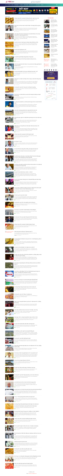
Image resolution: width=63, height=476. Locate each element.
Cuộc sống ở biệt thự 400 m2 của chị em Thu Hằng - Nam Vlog (26, 309)
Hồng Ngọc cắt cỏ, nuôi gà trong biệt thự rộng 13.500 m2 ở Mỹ (25, 317)
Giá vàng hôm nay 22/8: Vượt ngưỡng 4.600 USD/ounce (24, 202)
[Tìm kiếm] (57, 5)
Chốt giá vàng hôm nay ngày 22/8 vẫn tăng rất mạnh (24, 134)
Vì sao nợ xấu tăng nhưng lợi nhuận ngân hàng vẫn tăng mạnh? (54, 65)
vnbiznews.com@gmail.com (36, 2)
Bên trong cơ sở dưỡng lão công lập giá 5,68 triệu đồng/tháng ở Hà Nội (27, 456)
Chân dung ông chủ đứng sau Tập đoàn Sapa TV (23, 231)
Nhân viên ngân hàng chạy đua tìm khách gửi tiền (23, 463)
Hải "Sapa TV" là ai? (18, 141)
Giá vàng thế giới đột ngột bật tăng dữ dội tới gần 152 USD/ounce (26, 404)
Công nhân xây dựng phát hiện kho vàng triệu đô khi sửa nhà (25, 110)
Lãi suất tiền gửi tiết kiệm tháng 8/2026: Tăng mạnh (23, 56)
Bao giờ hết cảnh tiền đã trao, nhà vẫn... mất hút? (23, 172)
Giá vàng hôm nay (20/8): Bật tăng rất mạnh (22, 338)
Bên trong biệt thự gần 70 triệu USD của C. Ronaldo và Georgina (26, 425)
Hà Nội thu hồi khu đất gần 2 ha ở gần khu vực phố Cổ (24, 247)
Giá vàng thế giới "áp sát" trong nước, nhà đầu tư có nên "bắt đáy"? (26, 411)
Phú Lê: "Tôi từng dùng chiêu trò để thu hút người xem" (24, 396)
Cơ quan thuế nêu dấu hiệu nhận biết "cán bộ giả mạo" (24, 323)
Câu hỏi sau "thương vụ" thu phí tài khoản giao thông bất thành (25, 279)
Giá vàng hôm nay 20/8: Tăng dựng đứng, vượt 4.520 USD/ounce (26, 374)
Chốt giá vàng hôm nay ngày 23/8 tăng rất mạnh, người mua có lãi (26, 18)
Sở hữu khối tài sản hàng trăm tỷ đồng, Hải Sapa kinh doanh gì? (26, 148)
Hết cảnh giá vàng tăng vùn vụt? (20, 49)
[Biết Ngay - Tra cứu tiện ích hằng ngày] (31, 10)
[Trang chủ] (6, 5)
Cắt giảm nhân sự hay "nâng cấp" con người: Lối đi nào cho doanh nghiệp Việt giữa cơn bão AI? (54, 36)
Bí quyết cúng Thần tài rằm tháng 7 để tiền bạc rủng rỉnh (24, 367)
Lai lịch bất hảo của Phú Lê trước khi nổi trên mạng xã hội (25, 382)
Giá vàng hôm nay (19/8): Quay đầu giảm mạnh (23, 448)
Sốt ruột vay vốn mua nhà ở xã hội (20, 195)
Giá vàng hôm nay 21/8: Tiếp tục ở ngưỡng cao (23, 294)
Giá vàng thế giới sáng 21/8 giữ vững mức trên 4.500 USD (25, 286)
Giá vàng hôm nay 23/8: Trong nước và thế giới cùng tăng (25, 87)
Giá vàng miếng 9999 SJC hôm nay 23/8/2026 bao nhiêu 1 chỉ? (26, 71)
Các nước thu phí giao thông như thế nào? (22, 360)
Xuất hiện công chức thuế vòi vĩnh (20, 441)
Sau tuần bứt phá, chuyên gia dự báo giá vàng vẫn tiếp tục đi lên (26, 42)
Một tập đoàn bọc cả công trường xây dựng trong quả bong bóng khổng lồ (28, 389)
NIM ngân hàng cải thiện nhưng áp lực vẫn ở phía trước (54, 60)
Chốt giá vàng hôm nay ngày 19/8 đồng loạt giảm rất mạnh (25, 418)
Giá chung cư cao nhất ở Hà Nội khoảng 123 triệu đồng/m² (25, 209)
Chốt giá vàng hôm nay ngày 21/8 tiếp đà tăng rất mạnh (24, 224)
